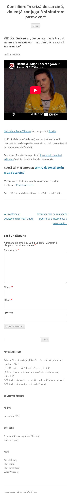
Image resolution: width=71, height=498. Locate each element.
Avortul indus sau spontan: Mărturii (21, 435)
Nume (8, 287)
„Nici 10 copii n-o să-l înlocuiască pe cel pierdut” (27, 368)
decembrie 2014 (11, 415)
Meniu (35, 26)
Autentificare (10, 459)
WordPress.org (11, 471)
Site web (8, 312)
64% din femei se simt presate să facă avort (25, 383)
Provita (52, 131)
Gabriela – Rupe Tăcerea (17, 131)
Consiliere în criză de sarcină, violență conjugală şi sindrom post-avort (35, 11)
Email (8, 299)
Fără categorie (31, 193)
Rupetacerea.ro (24, 185)
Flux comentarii (11, 467)
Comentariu (11, 250)
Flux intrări (9, 463)
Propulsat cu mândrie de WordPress (20, 492)
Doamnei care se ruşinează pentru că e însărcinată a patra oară (52, 218)
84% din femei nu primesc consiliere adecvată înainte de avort (34, 379)
